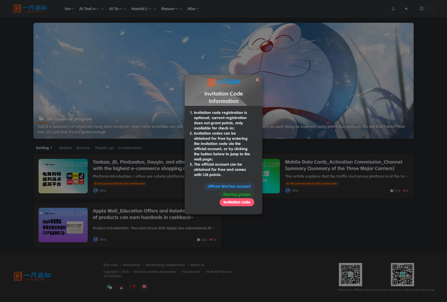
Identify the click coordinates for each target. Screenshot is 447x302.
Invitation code (237, 202)
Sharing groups (236, 194)
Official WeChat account (228, 186)
